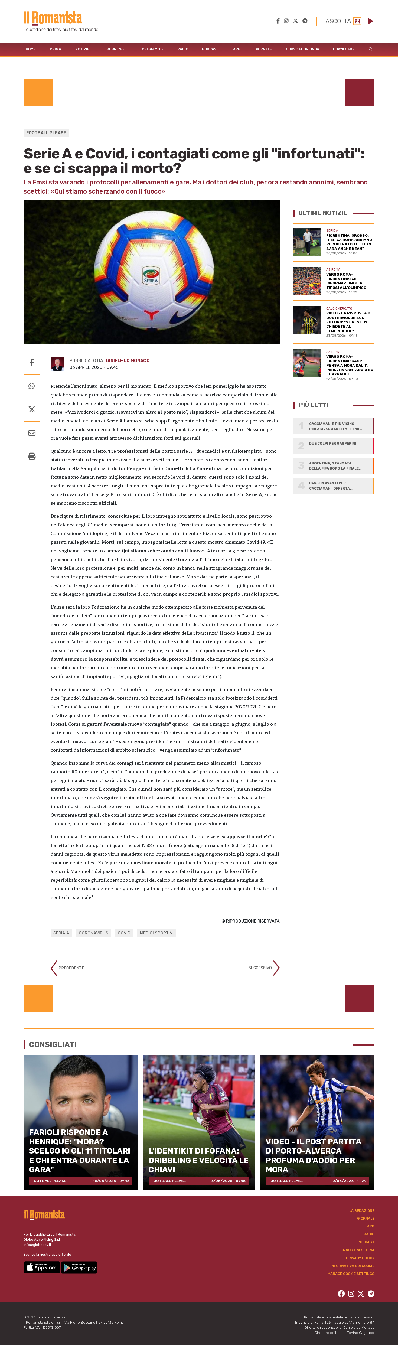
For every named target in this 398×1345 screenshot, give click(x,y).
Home (31, 49)
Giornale (263, 49)
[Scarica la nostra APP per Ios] (42, 1267)
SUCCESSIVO (261, 968)
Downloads (344, 49)
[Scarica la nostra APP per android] (79, 1267)
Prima (55, 49)
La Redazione (361, 1211)
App (236, 49)
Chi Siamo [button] (151, 49)
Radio (182, 49)
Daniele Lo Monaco (127, 360)
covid (124, 933)
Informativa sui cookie (352, 1266)
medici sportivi (157, 933)
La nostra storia (357, 1250)
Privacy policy (360, 1258)
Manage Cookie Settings (350, 1274)
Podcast (210, 49)
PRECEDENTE (70, 968)
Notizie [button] (82, 49)
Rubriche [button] (116, 49)
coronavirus (93, 933)
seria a (61, 933)
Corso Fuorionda (302, 49)
